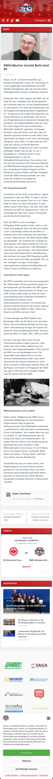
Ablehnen (26, 761)
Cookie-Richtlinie (12, 775)
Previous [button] (43, 572)
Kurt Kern (39, 499)
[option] (26, 555)
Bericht (26, 567)
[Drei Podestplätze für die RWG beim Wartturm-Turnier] (26, 614)
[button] (48, 718)
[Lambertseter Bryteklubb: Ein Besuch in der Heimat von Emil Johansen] (9, 636)
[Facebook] (8, 20)
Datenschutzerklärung (29, 775)
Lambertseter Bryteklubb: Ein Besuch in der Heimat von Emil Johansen (32, 634)
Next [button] (48, 572)
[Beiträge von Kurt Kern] (8, 496)
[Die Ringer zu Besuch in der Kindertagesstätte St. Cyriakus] (9, 625)
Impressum (43, 775)
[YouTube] (17, 20)
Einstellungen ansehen (26, 769)
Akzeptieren (26, 753)
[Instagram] (3, 20)
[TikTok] (12, 20)
